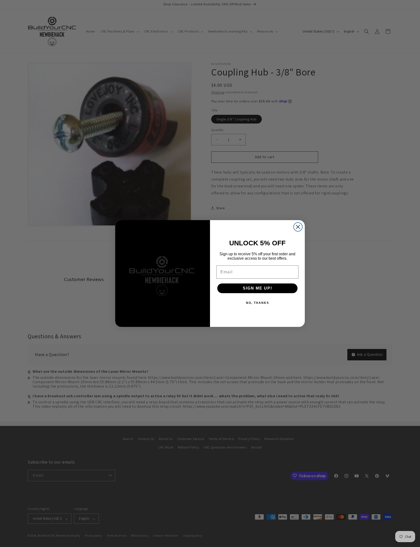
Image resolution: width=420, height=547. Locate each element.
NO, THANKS (257, 303)
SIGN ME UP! (257, 288)
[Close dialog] (298, 227)
